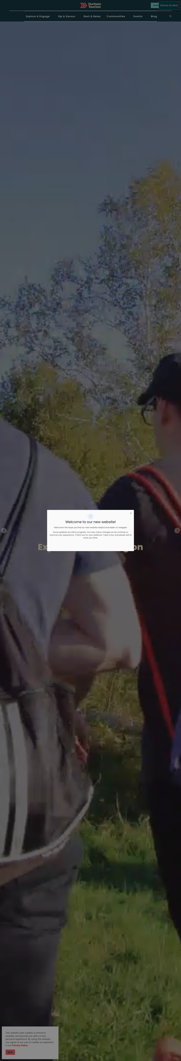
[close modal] (131, 513)
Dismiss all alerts (169, 5)
